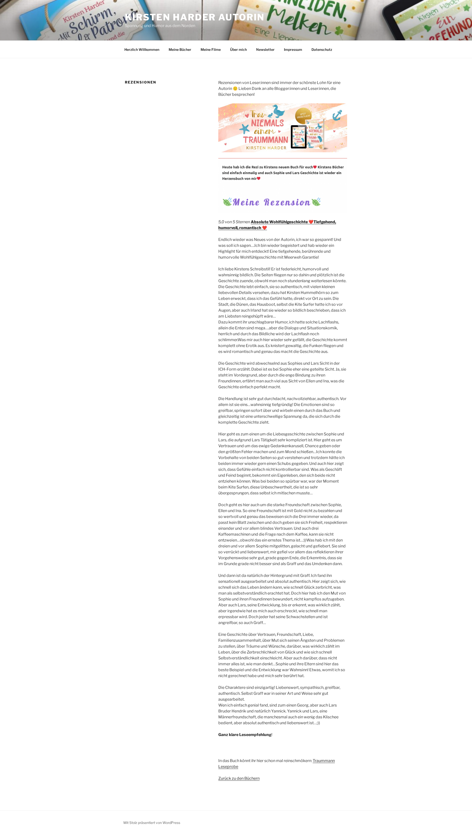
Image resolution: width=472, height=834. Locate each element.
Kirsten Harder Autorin (195, 17)
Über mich (238, 49)
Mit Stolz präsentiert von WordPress (151, 822)
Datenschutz (321, 49)
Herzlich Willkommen (141, 49)
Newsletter (265, 49)
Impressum (293, 49)
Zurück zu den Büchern (239, 778)
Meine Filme (211, 49)
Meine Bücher (180, 49)
